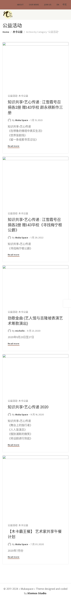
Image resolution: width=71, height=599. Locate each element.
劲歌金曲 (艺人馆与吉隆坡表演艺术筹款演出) (35, 320)
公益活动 (12, 96)
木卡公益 (17, 32)
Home (6, 32)
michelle (20, 331)
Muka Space (21, 120)
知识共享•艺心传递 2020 (28, 406)
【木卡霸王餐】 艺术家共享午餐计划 (35, 534)
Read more (13, 146)
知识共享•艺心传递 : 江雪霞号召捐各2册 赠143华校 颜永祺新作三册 (35, 107)
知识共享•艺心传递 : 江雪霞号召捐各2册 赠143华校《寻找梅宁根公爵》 (35, 225)
